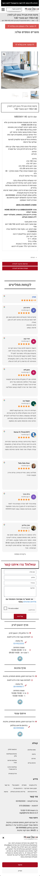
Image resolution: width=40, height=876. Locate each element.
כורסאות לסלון (12, 749)
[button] (3, 838)
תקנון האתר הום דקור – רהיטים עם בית (25, 788)
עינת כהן (27, 308)
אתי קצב (27, 339)
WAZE (33, 830)
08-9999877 (18, 686)
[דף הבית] (37, 21)
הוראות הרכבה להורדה (20, 264)
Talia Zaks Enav (24, 463)
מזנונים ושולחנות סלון (11, 755)
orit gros (27, 370)
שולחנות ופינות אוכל (12, 761)
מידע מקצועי (33, 785)
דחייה (20, 871)
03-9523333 (18, 643)
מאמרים (24, 785)
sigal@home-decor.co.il (28, 813)
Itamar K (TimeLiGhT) (22, 432)
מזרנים (34, 758)
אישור (20, 865)
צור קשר (7, 785)
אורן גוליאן (26, 525)
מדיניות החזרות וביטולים (18, 792)
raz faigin (26, 401)
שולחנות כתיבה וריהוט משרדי (12, 768)
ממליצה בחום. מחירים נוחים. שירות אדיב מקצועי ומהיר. (22, 473)
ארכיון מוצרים (13, 774)
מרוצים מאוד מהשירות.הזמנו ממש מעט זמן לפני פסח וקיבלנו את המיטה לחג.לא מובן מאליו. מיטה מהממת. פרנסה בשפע (21, 322)
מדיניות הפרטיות (29, 601)
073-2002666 (24, 805)
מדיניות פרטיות (32, 792)
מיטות (34, 754)
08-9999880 (18, 728)
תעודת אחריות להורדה (20, 268)
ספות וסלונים (32, 750)
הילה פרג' (26, 494)
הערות (33, 257)
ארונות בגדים (32, 763)
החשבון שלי (15, 785)
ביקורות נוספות (20, 554)
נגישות (6, 792)
